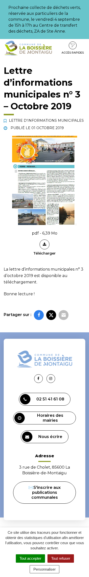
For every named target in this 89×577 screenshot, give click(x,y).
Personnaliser (44, 569)
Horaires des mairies (50, 418)
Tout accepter (30, 558)
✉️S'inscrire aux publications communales (44, 492)
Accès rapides (73, 52)
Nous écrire (50, 436)
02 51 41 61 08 (50, 399)
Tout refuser (60, 558)
